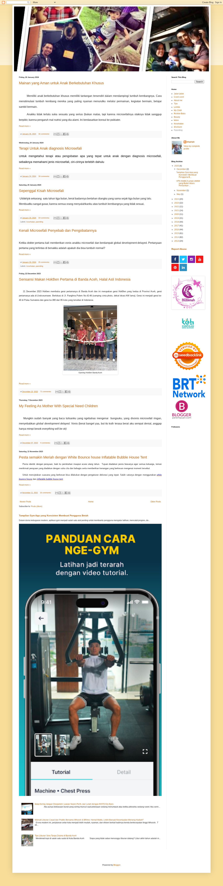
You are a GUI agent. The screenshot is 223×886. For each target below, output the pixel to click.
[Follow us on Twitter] (183, 259)
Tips (176, 103)
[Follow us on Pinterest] (175, 267)
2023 (176, 203)
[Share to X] (61, 134)
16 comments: (44, 134)
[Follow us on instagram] (191, 259)
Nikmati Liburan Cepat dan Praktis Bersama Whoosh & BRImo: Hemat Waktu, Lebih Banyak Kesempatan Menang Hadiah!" (89, 820)
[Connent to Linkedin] (183, 267)
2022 (176, 206)
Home (91, 502)
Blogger (116, 865)
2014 (176, 237)
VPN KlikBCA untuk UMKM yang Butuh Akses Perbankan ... (188, 183)
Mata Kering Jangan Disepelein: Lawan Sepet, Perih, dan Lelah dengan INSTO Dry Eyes (74, 804)
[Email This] (55, 134)
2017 (176, 226)
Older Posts (156, 502)
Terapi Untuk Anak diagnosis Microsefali (50, 148)
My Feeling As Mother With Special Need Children (58, 406)
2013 (176, 241)
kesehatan (30, 222)
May (179, 194)
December (181, 169)
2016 (176, 229)
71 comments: (46, 391)
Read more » (25, 126)
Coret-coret (179, 97)
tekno (176, 120)
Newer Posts (25, 502)
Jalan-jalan (179, 94)
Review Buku (180, 113)
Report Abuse (179, 249)
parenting (39, 222)
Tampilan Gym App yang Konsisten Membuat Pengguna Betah (53, 515)
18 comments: (44, 176)
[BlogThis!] (58, 134)
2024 (176, 199)
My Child (178, 110)
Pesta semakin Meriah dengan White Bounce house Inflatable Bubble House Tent (83, 457)
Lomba (177, 107)
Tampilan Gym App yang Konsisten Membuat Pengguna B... (187, 174)
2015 (176, 233)
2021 (176, 210)
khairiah (190, 142)
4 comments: (45, 443)
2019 (176, 218)
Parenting (178, 130)
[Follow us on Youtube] (199, 259)
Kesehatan (178, 124)
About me (178, 100)
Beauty (177, 117)
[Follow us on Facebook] (175, 259)
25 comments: (44, 262)
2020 (176, 214)
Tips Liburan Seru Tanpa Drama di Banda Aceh (56, 836)
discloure (178, 127)
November (181, 190)
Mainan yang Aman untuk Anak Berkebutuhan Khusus (61, 83)
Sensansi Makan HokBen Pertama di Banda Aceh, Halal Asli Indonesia (74, 279)
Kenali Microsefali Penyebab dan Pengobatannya (57, 230)
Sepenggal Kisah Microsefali (41, 191)
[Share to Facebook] (64, 134)
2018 (176, 222)
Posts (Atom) (36, 506)
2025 (176, 166)
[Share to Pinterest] (67, 134)
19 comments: (44, 218)
